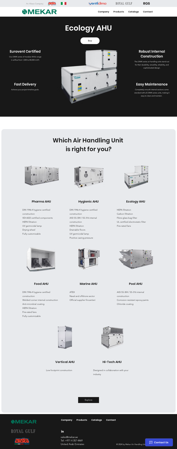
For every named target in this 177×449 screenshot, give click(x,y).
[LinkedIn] (62, 431)
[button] (118, 11)
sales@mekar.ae (69, 437)
